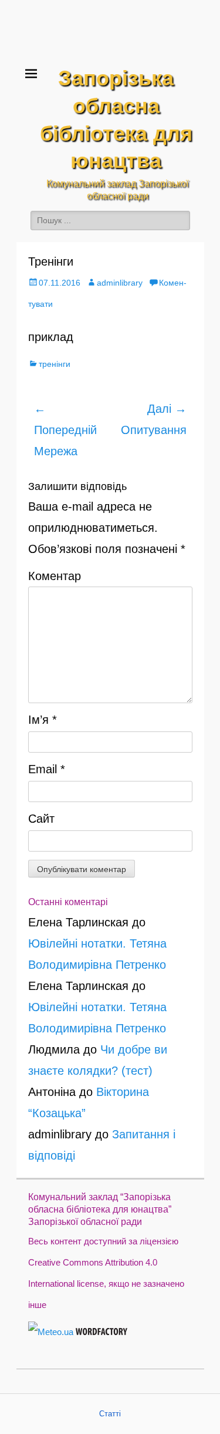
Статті (110, 1413)
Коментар (54, 575)
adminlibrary (120, 282)
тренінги (54, 364)
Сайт (41, 818)
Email (46, 769)
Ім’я (42, 719)
